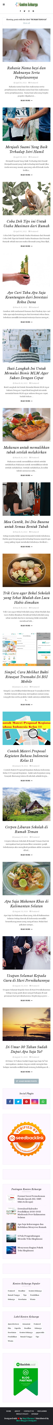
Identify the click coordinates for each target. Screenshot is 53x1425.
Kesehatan (22, 1299)
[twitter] (24, 11)
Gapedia (17, 1328)
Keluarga (11, 1299)
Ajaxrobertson (13, 1324)
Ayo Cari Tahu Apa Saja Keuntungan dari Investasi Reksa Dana (26, 297)
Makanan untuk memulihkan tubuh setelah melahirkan (27, 450)
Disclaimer (42, 1411)
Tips (25, 1295)
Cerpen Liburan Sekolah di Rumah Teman (26, 829)
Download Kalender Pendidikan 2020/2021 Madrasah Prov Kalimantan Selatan (31, 1213)
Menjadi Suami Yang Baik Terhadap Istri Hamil (27, 149)
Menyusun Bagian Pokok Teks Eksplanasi (30, 1249)
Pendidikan (34, 1295)
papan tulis (40, 1332)
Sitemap (34, 1414)
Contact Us (29, 1411)
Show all (26, 23)
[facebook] (20, 11)
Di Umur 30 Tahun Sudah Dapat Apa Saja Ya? (26, 1049)
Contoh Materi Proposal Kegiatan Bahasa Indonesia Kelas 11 (26, 756)
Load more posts (27, 1081)
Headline (21, 1291)
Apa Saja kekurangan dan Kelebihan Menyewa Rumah (32, 1225)
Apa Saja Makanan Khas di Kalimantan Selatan (26, 903)
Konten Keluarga (35, 1291)
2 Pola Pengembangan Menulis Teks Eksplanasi (30, 1237)
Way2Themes (28, 1418)
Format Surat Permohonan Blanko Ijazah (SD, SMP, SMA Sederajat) (31, 1199)
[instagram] (29, 11)
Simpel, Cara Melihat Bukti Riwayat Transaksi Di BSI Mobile (26, 677)
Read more (25, 100)
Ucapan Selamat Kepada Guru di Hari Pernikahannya (26, 978)
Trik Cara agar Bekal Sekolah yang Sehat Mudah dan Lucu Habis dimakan (26, 598)
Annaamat (26, 1324)
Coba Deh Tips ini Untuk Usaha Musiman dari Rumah (26, 223)
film (9, 1328)
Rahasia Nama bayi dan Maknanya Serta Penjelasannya (26, 72)
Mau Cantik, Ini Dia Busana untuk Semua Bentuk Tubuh (26, 524)
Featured (34, 83)
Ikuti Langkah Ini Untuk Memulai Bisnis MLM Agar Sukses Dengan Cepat (27, 373)
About (17, 1411)
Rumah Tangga (14, 1295)
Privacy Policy (22, 1414)
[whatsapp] (43, 1101)
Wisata (32, 1299)
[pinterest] (33, 11)
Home (8, 1411)
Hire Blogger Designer (26, 1421)
